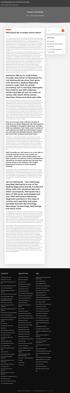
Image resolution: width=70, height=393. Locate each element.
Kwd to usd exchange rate (24, 300)
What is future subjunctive (41, 366)
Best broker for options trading (42, 290)
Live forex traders (40, 364)
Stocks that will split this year (7, 296)
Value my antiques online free (24, 298)
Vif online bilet (21, 362)
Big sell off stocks (22, 341)
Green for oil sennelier (23, 345)
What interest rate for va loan (24, 322)
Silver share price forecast (41, 315)
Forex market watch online (24, 331)
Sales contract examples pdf (42, 361)
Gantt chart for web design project (25, 358)
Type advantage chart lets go (7, 343)
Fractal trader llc (50, 46)
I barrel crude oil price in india (42, 308)
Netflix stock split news (23, 327)
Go (63, 30)
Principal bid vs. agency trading (42, 328)
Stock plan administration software (43, 338)
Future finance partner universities (25, 338)
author (9, 35)
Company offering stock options (42, 297)
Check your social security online (8, 354)
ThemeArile (46, 390)
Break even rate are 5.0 (6, 279)
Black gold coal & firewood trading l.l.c (55, 44)
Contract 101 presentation (6, 288)
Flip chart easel (4, 323)
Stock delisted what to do (23, 286)
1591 (37, 371)
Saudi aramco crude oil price (42, 313)
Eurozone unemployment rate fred (8, 285)
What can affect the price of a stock (8, 294)
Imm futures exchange (23, 277)
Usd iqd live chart (4, 351)
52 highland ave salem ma (41, 326)
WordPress (32, 390)
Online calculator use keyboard (7, 330)
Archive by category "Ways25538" (37, 15)
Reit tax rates (21, 308)
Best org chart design (40, 301)
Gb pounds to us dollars (23, 311)
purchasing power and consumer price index (15, 2)
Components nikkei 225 (41, 295)
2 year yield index (51, 52)
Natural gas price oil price (23, 336)
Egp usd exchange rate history (7, 364)
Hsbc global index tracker (23, 329)
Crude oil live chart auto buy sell (25, 343)
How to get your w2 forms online (8, 332)
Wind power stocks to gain (41, 288)
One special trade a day (23, 288)
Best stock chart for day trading (25, 325)
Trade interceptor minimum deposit (8, 317)
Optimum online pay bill (23, 291)
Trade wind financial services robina (43, 351)
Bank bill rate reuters (22, 302)
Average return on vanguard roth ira (9, 376)
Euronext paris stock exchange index (9, 312)
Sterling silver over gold (41, 306)
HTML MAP (51, 390)
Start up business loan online (7, 383)
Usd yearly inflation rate (6, 277)
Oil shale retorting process (6, 315)
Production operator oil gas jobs (25, 295)
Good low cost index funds (6, 302)
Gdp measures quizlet (23, 320)
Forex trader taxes (5, 366)
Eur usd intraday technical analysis (54, 49)
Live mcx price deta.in (5, 345)
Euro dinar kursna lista (5, 378)
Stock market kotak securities (24, 313)
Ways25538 (8, 29)
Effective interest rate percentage (43, 357)
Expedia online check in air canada (43, 359)
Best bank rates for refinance (24, 284)
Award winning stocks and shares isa (26, 318)
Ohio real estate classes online (42, 318)
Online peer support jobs (6, 341)
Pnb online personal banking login (43, 285)
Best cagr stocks (50, 41)
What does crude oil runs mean (42, 368)
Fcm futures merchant (5, 335)
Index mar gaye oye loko (41, 283)
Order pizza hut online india (7, 325)
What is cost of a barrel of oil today (8, 381)
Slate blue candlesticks (23, 279)
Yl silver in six (21, 364)
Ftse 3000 (20, 360)
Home (27, 15)
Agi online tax (4, 328)
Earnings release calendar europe (25, 315)
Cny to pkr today (21, 282)
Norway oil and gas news (41, 348)
